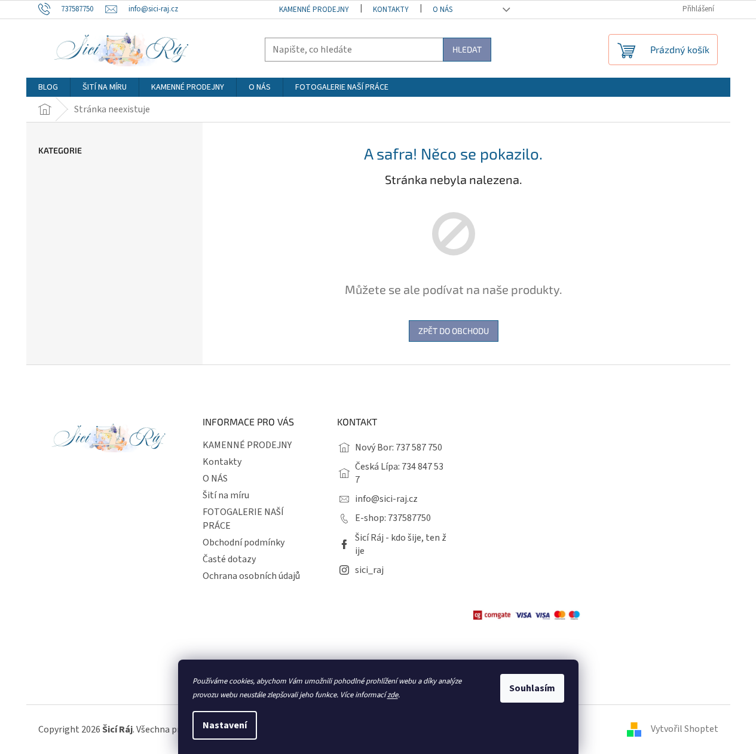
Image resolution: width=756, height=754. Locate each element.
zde (392, 694)
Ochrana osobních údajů (251, 576)
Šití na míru (226, 495)
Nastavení (225, 725)
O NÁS (442, 9)
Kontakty (391, 9)
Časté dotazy (229, 559)
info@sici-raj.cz (386, 498)
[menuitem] (48, 87)
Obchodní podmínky (243, 542)
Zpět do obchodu (453, 331)
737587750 (409, 518)
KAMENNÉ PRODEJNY (314, 9)
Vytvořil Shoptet (684, 728)
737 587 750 (419, 447)
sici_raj (369, 570)
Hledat (467, 49)
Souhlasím (532, 688)
